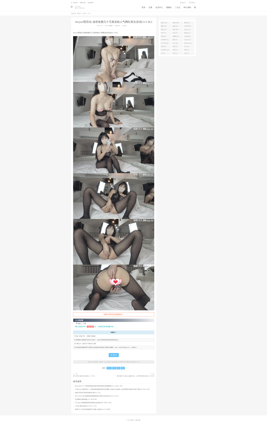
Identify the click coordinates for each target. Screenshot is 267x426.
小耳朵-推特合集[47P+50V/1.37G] (85, 406)
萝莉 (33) (175, 39)
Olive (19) (186, 46)
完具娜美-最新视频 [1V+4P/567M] (86, 399)
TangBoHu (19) (165, 50)
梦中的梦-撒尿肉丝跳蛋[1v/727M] (84, 376)
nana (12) (186, 53)
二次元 (177, 7)
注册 (150, 7)
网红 (114, 368)
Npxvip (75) (187, 29)
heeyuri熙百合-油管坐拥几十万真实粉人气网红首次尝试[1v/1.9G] (113, 21)
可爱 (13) (186, 50)
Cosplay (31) (187, 39)
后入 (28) (175, 43)
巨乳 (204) (175, 29)
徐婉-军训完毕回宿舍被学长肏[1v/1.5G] (87, 392)
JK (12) (163, 53)
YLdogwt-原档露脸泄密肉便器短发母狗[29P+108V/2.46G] (93, 402)
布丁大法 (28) (164, 43)
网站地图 (137, 420)
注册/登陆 (90, 326)
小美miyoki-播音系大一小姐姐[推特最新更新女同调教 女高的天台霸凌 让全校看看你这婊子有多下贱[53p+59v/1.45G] (112, 389)
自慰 (118, 368)
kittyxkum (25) (188, 43)
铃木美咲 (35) (164, 39)
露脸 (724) (164, 26)
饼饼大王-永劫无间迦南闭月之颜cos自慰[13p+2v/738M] (92, 409)
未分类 (84, 13)
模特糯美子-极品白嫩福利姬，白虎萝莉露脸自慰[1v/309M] (135, 376)
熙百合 (109, 368)
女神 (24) (163, 46)
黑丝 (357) (164, 29)
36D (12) (175, 53)
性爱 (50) (163, 36)
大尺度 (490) (187, 26)
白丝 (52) (175, 33)
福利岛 (72, 7)
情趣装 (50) (176, 36)
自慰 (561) (175, 26)
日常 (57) (163, 33)
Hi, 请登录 (74, 2)
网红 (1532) (164, 22)
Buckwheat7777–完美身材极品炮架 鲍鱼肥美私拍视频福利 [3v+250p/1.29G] (99, 386)
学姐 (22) (175, 46)
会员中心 (159, 7)
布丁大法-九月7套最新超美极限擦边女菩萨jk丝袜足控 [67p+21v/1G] (96, 396)
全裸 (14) (175, 50)
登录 (143, 7)
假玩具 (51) (187, 33)
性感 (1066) (176, 22)
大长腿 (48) (187, 36)
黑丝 (123, 368)
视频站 (169, 7)
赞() (115, 355)
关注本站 (192, 2)
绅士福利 (187, 7)
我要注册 (83, 2)
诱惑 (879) (187, 22)
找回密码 (90, 2)
